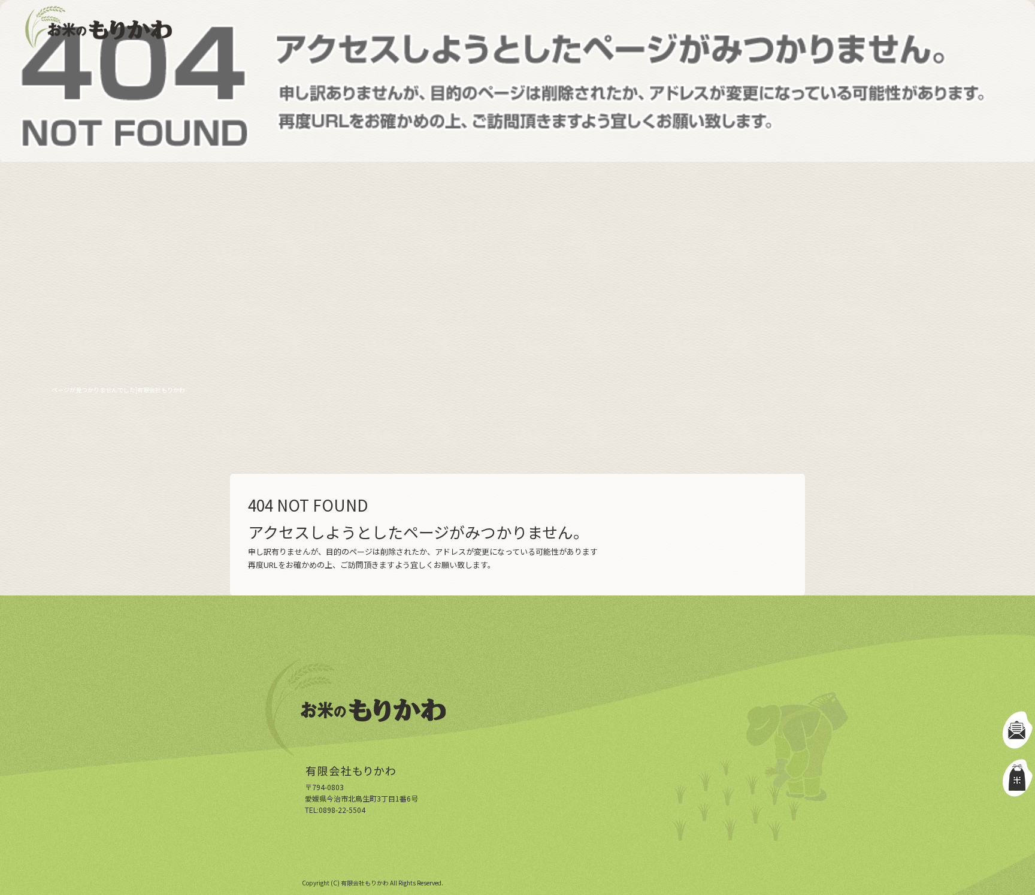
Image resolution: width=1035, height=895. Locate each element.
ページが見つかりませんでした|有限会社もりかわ (118, 389)
